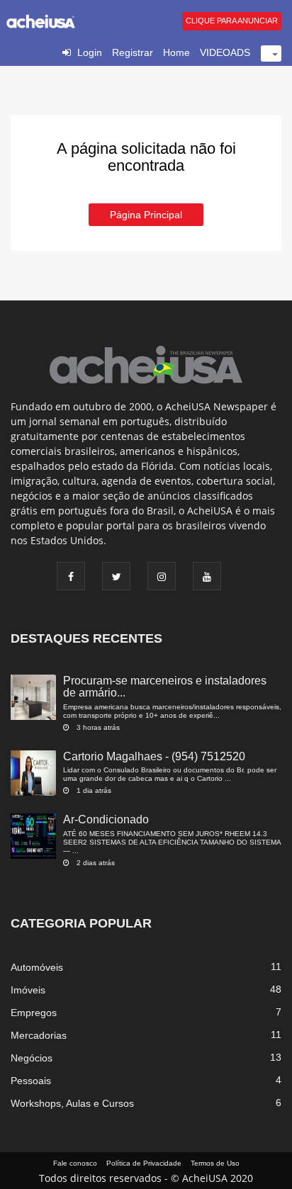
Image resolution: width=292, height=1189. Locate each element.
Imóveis (28, 990)
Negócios (31, 1058)
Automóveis (37, 967)
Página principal (146, 214)
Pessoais (31, 1080)
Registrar (132, 52)
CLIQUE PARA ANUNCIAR (232, 20)
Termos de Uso (215, 1163)
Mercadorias (39, 1035)
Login (89, 52)
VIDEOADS (225, 52)
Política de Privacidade (143, 1163)
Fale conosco (75, 1163)
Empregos (34, 1012)
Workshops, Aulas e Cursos (72, 1103)
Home (176, 52)
